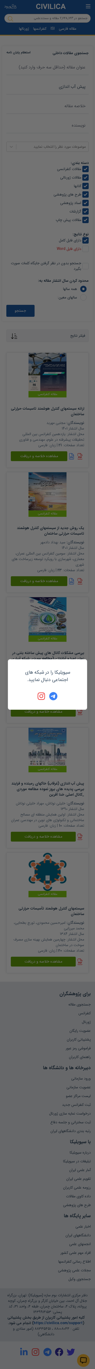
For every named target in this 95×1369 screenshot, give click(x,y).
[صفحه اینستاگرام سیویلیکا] (41, 696)
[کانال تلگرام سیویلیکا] (53, 696)
